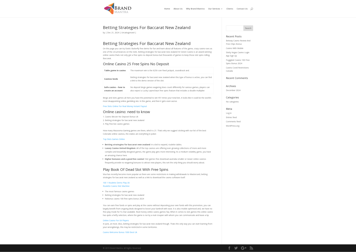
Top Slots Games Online (114, 139)
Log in (229, 113)
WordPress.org (232, 125)
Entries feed (231, 117)
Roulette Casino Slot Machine (116, 186)
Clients (229, 9)
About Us (178, 9)
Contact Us (242, 9)
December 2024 (233, 90)
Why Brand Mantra (195, 9)
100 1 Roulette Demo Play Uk (116, 182)
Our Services (214, 9)
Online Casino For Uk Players (116, 220)
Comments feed (233, 121)
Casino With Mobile (234, 48)
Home (167, 9)
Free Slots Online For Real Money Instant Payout (125, 106)
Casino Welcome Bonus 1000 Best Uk (120, 232)
